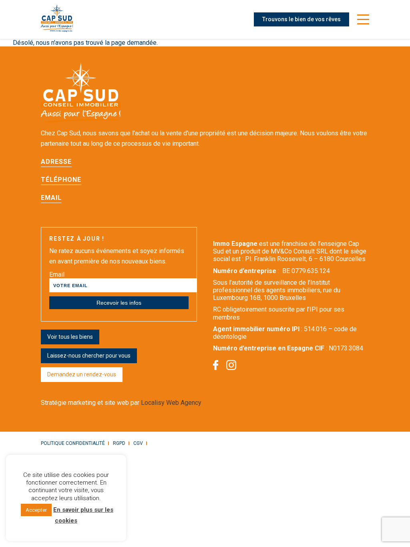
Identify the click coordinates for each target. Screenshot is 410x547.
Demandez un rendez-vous (81, 374)
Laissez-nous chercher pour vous (89, 355)
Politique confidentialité (73, 443)
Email (56, 274)
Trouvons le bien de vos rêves (301, 19)
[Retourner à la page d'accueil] (57, 19)
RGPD (119, 443)
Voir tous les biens (70, 337)
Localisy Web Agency (171, 402)
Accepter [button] (36, 510)
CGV (138, 443)
